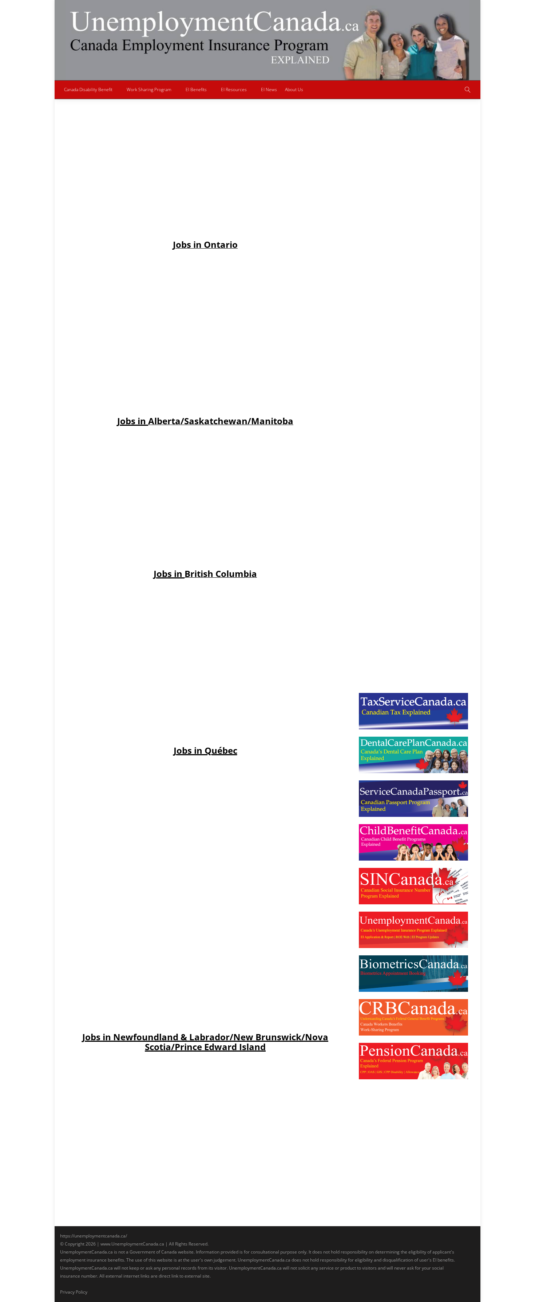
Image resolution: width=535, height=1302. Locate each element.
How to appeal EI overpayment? (408, 467)
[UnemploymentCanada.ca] (267, 40)
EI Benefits (196, 89)
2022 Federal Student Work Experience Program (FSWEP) (251, 278)
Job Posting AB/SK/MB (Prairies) (198, 298)
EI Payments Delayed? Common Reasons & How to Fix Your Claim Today (410, 363)
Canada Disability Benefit (88, 89)
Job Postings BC (208, 305)
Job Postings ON (241, 305)
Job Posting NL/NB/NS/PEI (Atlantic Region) (271, 298)
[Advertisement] (205, 186)
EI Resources (234, 89)
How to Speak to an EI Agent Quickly (414, 586)
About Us (294, 89)
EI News (269, 89)
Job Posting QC (176, 305)
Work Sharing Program (149, 89)
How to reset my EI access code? (410, 235)
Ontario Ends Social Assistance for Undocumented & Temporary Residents (412, 130)
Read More (181, 372)
